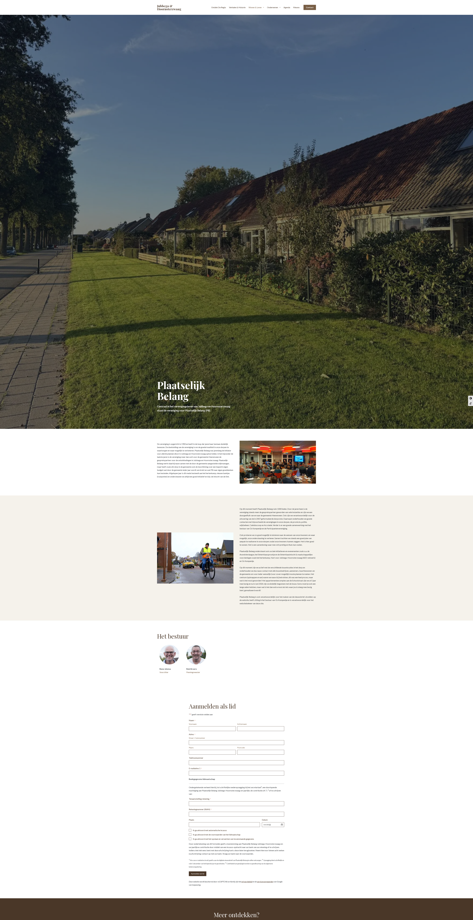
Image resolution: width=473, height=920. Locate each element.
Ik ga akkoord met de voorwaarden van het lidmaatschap (216, 834)
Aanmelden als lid (197, 874)
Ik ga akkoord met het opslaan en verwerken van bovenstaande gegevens (223, 839)
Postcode (241, 748)
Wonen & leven (255, 7)
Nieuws (296, 7)
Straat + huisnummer (197, 738)
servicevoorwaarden (265, 881)
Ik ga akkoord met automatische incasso (210, 830)
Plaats (191, 748)
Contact (309, 7)
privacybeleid (247, 881)
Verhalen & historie (237, 7)
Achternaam (242, 724)
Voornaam (193, 724)
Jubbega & (169, 7)
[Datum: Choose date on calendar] (281, 824)
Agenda (287, 7)
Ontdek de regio (218, 7)
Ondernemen (272, 7)
